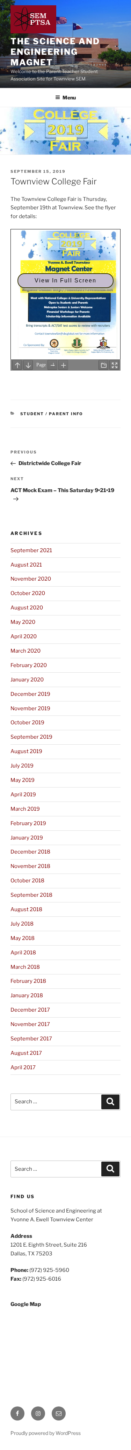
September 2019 (31, 737)
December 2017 (30, 1010)
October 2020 (27, 593)
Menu (69, 97)
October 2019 (27, 722)
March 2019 (25, 809)
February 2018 (28, 981)
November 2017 (30, 1024)
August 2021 (26, 565)
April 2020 (23, 636)
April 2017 (23, 1067)
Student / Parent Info (51, 413)
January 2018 (26, 995)
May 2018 (22, 938)
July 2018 (22, 924)
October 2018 (27, 880)
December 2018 (30, 852)
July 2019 (22, 766)
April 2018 (23, 952)
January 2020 (27, 680)
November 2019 (30, 708)
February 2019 (28, 823)
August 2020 (26, 608)
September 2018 (31, 895)
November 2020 (30, 579)
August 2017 (26, 1053)
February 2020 (28, 665)
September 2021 (31, 550)
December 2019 (30, 694)
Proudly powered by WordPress (45, 1433)
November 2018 (30, 866)
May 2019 (22, 780)
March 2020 (25, 651)
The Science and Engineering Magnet (55, 51)
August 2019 (26, 751)
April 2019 (23, 794)
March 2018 (25, 967)
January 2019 (26, 838)
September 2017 (31, 1039)
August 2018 (26, 909)
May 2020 (22, 622)
